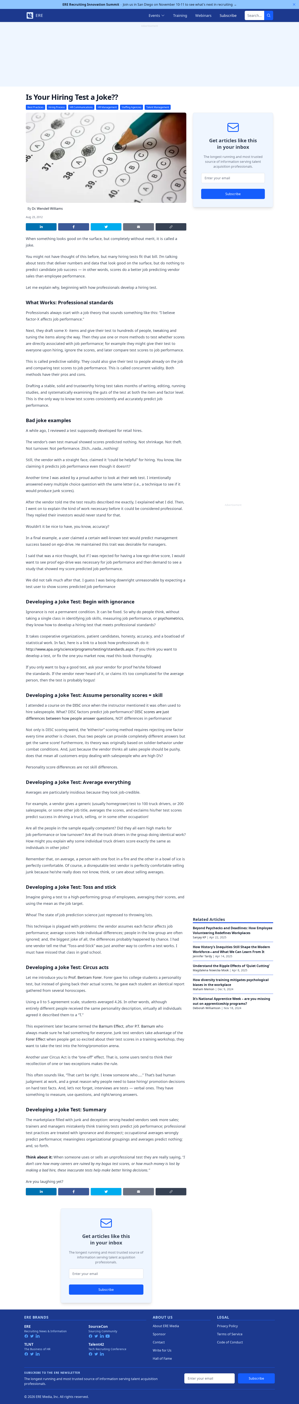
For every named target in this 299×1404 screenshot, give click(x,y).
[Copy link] (171, 226)
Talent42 (96, 1344)
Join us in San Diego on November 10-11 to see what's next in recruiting (149, 4)
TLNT (28, 1344)
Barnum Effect (111, 1026)
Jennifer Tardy (202, 956)
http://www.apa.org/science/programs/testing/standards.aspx (80, 649)
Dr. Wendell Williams (47, 208)
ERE (27, 1326)
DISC (77, 705)
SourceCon (98, 1326)
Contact (159, 1342)
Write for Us (162, 1350)
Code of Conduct (230, 1342)
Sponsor (159, 1334)
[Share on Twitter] (106, 226)
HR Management (107, 107)
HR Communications (81, 107)
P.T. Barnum (145, 1026)
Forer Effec (35, 1039)
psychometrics (170, 618)
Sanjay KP (199, 937)
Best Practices (35, 107)
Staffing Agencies (131, 107)
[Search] (268, 15)
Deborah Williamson (206, 1008)
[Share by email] (138, 226)
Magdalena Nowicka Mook (211, 970)
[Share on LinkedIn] (41, 226)
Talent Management (157, 107)
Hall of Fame (162, 1358)
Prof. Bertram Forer (84, 977)
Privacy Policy (227, 1326)
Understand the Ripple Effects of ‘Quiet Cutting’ (231, 966)
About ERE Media (166, 1326)
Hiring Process (56, 107)
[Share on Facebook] (73, 226)
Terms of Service (229, 1334)
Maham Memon (203, 989)
